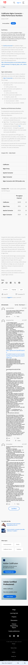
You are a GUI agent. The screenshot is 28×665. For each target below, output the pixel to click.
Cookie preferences (14, 631)
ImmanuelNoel (5, 23)
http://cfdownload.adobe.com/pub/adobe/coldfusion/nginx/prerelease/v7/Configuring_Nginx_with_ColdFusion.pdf (14, 64)
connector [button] (5, 289)
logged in (9, 297)
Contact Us (13, 656)
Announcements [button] (7, 544)
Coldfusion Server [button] (8, 549)
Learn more (10, 596)
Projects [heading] (14, 617)
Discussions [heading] (14, 620)
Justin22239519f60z (10, 308)
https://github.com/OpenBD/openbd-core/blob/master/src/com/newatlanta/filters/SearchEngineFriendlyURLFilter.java (15, 354)
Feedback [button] (19, 549)
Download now (9, 572)
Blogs (4, 7)
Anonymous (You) (10, 320)
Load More (14, 508)
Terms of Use (13, 648)
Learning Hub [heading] (14, 613)
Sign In (19, 3)
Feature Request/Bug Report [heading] (14, 625)
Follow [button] (13, 23)
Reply (18, 316)
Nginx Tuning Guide (7, 78)
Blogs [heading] (14, 609)
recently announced (7, 32)
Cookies (13, 652)
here (20, 126)
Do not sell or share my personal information (14, 660)
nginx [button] (21, 289)
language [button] (14, 289)
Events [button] (17, 544)
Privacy (13, 643)
